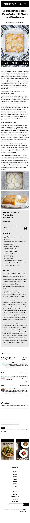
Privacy (15, 509)
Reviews (15, 481)
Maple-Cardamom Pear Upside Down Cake (11, 215)
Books (15, 494)
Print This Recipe (25, 228)
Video (15, 484)
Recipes (15, 486)
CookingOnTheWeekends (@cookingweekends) (8, 358)
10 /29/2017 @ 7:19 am (24, 385)
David (2, 385)
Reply (26, 369)
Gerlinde (3, 373)
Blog (15, 472)
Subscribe (15, 501)
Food (15, 474)
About (15, 492)
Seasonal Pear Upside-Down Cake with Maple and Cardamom (15, 14)
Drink (15, 476)
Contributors (15, 496)
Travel (15, 479)
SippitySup (10, 4)
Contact (15, 499)
